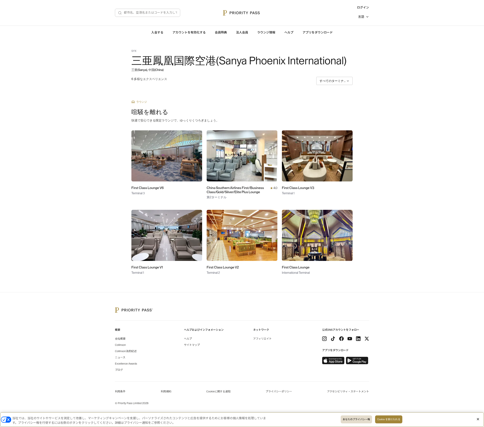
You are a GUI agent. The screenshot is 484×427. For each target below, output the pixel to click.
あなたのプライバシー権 (356, 419)
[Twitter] (367, 338)
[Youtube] (349, 338)
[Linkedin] (358, 338)
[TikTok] (333, 338)
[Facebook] (341, 338)
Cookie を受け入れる (388, 419)
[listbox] (363, 17)
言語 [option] (361, 16)
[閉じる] (478, 419)
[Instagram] (324, 338)
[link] (333, 360)
